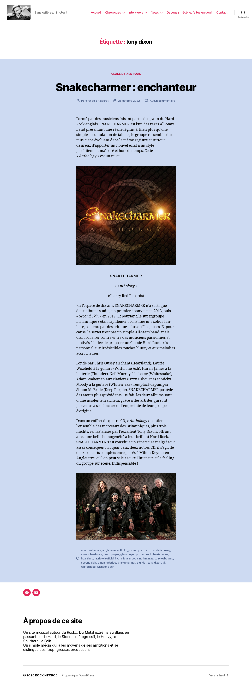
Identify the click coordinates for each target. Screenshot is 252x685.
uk (164, 562)
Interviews (136, 12)
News (155, 12)
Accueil (96, 12)
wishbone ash (105, 566)
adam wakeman (91, 550)
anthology (123, 550)
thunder (141, 562)
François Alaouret (97, 100)
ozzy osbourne (163, 558)
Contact (221, 12)
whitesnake (88, 566)
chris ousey (163, 550)
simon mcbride (107, 562)
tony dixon (154, 562)
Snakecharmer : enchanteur (126, 87)
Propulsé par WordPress (78, 675)
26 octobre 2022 (129, 100)
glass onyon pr (129, 554)
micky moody (129, 558)
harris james (160, 554)
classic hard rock (91, 554)
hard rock (146, 554)
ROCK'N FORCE (46, 675)
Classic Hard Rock (126, 73)
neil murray (146, 558)
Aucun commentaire (162, 100)
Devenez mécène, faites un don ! (189, 12)
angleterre (109, 550)
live (117, 558)
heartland (87, 558)
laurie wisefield (104, 558)
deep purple (111, 554)
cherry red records (142, 550)
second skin (88, 562)
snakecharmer (126, 562)
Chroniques (113, 12)
